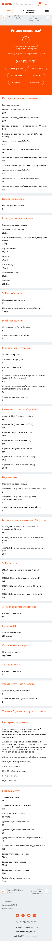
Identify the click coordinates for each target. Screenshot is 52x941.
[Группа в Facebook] (23, 915)
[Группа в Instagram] (35, 915)
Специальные (34, 82)
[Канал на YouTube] (29, 915)
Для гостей (36, 75)
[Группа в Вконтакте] (17, 915)
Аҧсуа (48, 4)
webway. (26, 936)
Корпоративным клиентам (30, 11)
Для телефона (37, 69)
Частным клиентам (10, 11)
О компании (7, 901)
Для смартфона (16, 69)
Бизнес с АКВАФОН (10, 905)
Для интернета (17, 75)
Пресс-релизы (8, 909)
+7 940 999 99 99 (28, 922)
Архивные (16, 82)
